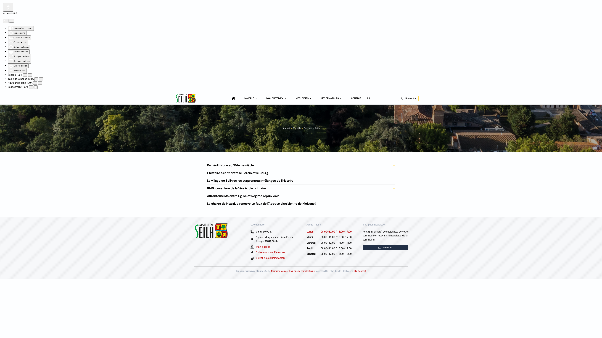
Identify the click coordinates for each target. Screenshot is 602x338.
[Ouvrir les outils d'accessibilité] (8, 7)
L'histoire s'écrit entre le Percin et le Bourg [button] (237, 173)
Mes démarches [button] (330, 98)
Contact (356, 98)
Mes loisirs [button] (302, 98)
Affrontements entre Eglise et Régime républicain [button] (243, 196)
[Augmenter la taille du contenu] (30, 75)
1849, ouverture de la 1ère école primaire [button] (236, 188)
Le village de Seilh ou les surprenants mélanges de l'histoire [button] (250, 181)
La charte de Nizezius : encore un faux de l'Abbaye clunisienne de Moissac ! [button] (261, 204)
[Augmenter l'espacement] (36, 87)
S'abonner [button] (387, 247)
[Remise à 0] (5, 21)
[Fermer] (11, 21)
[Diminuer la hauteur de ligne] (35, 83)
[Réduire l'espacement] (31, 87)
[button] (368, 98)
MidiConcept (360, 271)
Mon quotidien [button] (274, 98)
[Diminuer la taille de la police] (36, 79)
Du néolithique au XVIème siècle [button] (230, 165)
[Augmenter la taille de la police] (41, 79)
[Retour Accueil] (186, 98)
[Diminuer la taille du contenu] (25, 75)
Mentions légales (279, 271)
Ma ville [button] (249, 98)
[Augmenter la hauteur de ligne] (40, 83)
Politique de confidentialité (302, 271)
